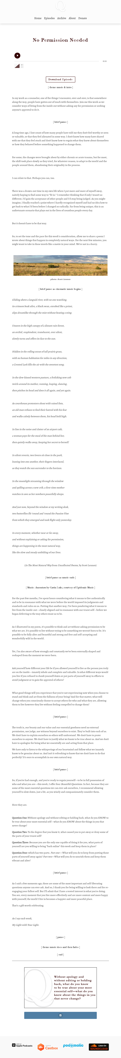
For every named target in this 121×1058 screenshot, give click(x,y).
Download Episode (60, 79)
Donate (82, 18)
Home (37, 18)
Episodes (49, 18)
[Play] (17, 56)
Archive (61, 18)
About (72, 18)
